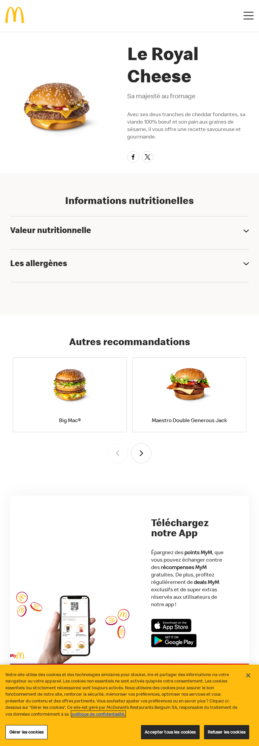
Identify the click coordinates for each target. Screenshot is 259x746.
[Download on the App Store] (171, 630)
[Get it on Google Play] (174, 645)
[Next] (141, 453)
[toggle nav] (248, 16)
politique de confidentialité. (98, 714)
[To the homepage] (15, 15)
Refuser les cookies (227, 732)
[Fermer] (248, 675)
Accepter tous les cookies (170, 732)
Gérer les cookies (26, 732)
